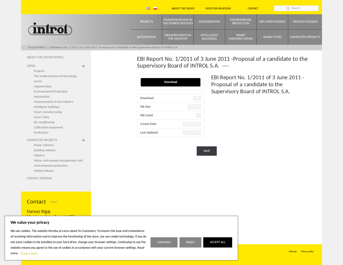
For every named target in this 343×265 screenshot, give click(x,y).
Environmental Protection (50, 91)
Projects (146, 22)
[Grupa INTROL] (50, 29)
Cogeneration (209, 22)
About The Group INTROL (45, 57)
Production (41, 132)
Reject (190, 242)
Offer (31, 66)
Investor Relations (218, 8)
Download (170, 82)
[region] (121, 238)
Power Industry (44, 145)
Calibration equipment (48, 127)
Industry (39, 155)
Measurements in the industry (177, 37)
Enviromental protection (241, 21)
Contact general (39, 178)
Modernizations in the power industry (178, 21)
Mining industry (44, 171)
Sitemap (293, 251)
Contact (253, 8)
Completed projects (305, 37)
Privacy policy (29, 253)
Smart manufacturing (241, 37)
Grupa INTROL (36, 47)
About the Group (183, 8)
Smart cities (272, 37)
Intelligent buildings (209, 37)
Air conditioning (272, 22)
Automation (146, 37)
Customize (164, 242)
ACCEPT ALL (217, 242)
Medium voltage (305, 22)
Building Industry (45, 150)
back (207, 151)
